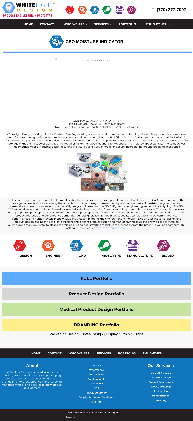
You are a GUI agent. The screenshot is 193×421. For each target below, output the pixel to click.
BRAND (168, 256)
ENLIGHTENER (156, 24)
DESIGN (25, 256)
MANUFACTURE (140, 256)
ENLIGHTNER (152, 353)
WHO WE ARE (74, 24)
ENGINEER (54, 256)
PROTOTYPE (110, 256)
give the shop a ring (112, 228)
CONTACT (47, 24)
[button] (48, 24)
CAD (82, 256)
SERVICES (101, 24)
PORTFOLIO (127, 24)
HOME (28, 24)
